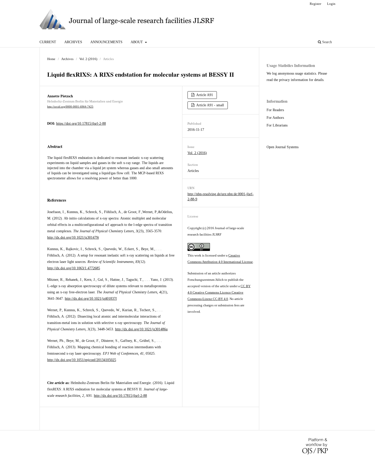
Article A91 (204, 95)
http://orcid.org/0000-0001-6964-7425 (70, 106)
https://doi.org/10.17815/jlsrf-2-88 (81, 123)
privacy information (293, 80)
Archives (73, 42)
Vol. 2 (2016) (88, 59)
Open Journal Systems (282, 147)
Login (331, 4)
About (137, 42)
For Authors (275, 118)
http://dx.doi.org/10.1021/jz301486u (141, 329)
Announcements (106, 42)
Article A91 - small (209, 105)
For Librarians (277, 125)
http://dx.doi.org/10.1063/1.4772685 (73, 268)
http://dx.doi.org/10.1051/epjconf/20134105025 (81, 360)
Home (51, 59)
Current (48, 42)
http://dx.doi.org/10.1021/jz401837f (91, 298)
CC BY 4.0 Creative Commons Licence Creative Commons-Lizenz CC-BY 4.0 (219, 292)
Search (326, 42)
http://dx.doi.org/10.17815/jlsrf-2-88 (120, 396)
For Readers (275, 110)
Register (315, 4)
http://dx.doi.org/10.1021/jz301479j (73, 237)
